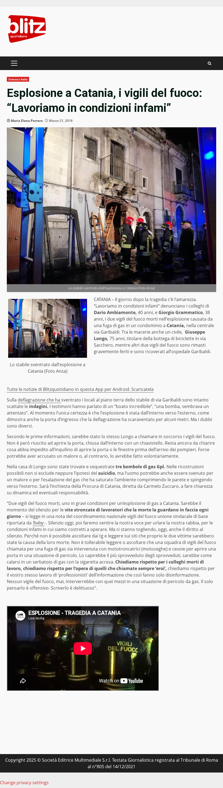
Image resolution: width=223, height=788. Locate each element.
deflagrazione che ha (39, 400)
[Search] (209, 63)
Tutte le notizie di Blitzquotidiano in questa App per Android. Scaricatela (80, 389)
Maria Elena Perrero (27, 120)
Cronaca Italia (17, 79)
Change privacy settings (24, 783)
